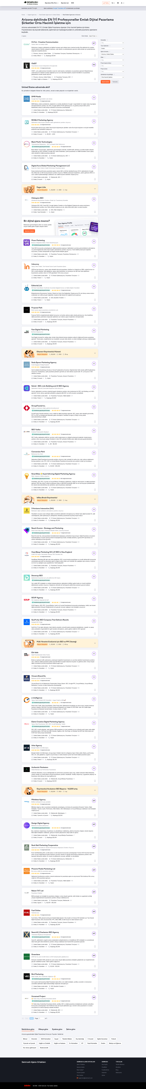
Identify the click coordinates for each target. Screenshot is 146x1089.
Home (23, 14)
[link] (65, 3)
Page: (36, 1018)
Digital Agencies (32, 14)
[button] (113, 3)
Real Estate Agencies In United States (49, 14)
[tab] (28, 1029)
